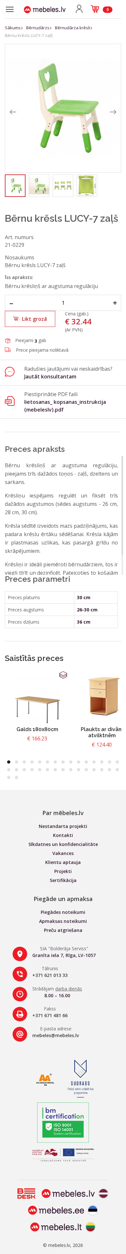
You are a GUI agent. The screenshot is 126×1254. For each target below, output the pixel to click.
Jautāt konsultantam (50, 376)
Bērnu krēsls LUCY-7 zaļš (29, 35)
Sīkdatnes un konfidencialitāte (63, 844)
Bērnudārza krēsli (72, 28)
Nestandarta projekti (63, 826)
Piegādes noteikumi (63, 912)
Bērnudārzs (37, 28)
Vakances (63, 853)
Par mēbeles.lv (63, 813)
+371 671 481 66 (50, 1015)
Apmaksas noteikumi (63, 921)
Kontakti (63, 835)
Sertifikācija (63, 880)
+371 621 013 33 (50, 975)
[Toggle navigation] (10, 9)
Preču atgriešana (63, 930)
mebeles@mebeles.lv (55, 1035)
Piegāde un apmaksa (63, 899)
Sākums (13, 28)
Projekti (63, 871)
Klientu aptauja (63, 862)
